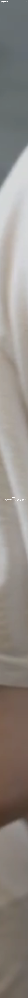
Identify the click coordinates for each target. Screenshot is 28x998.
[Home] (4, 2)
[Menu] (26, 2)
